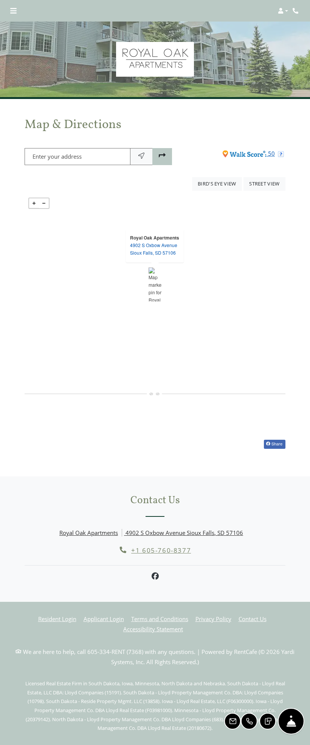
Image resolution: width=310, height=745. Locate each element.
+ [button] (34, 203)
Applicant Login (104, 619)
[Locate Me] (141, 156)
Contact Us (253, 619)
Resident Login (57, 619)
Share (276, 444)
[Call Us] (249, 721)
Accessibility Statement (153, 629)
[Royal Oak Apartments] (155, 284)
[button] (283, 11)
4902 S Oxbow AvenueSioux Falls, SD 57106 (153, 249)
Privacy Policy (213, 619)
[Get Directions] (162, 156)
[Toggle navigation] (13, 11)
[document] (155, 284)
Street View (267, 183)
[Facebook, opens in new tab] (155, 576)
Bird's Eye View (220, 183)
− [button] (44, 203)
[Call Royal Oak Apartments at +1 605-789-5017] (296, 11)
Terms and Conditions (159, 619)
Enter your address (57, 156)
